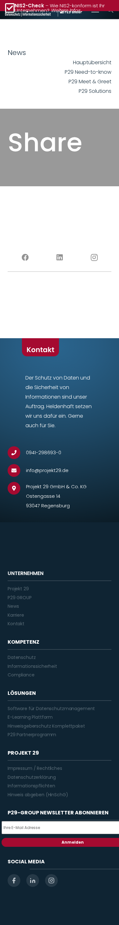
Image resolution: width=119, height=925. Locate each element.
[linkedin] (32, 880)
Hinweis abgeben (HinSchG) (38, 794)
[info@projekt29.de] (17, 470)
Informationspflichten (31, 786)
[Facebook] (25, 257)
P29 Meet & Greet (90, 81)
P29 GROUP (20, 597)
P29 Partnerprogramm (32, 734)
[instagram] (51, 880)
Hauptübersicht (92, 62)
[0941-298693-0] (17, 452)
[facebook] (14, 880)
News (13, 606)
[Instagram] (94, 257)
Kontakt (16, 623)
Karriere (16, 615)
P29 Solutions (95, 91)
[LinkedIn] (59, 257)
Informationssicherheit (32, 666)
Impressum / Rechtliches (35, 768)
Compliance (21, 675)
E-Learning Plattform (30, 717)
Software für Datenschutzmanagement (51, 708)
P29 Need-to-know (88, 72)
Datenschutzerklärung (32, 777)
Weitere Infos (65, 10)
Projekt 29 (18, 589)
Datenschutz (22, 657)
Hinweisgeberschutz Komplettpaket (46, 726)
